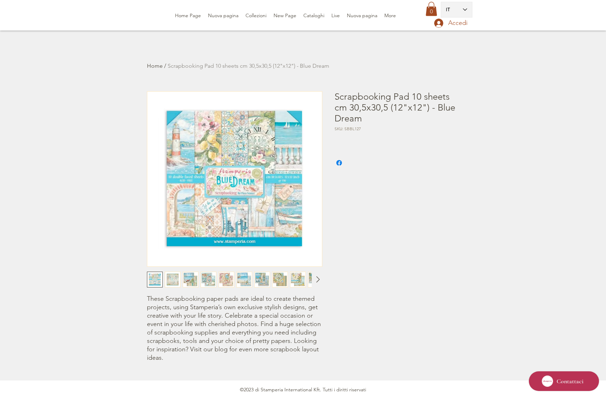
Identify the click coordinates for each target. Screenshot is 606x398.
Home (155, 65)
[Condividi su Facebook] (339, 163)
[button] (431, 9)
